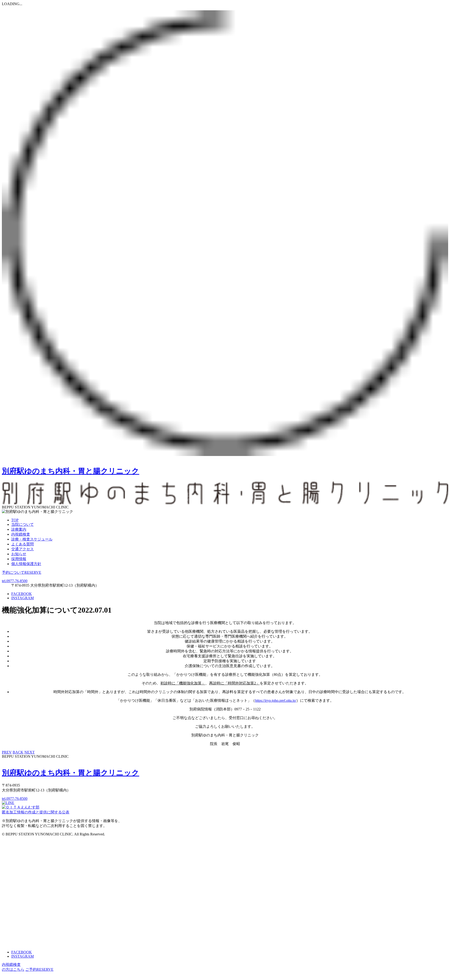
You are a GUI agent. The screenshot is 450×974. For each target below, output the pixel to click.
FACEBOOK (21, 594)
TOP (15, 520)
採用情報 (18, 559)
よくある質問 (22, 544)
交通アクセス (22, 549)
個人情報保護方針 (26, 564)
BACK (18, 752)
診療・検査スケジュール (31, 539)
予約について (21, 572)
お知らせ (18, 554)
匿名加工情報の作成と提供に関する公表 (35, 812)
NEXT (29, 752)
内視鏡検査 (20, 534)
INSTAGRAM (22, 598)
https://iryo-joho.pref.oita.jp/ (275, 700)
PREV (7, 752)
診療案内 (18, 529)
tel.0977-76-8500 (14, 581)
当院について (22, 524)
